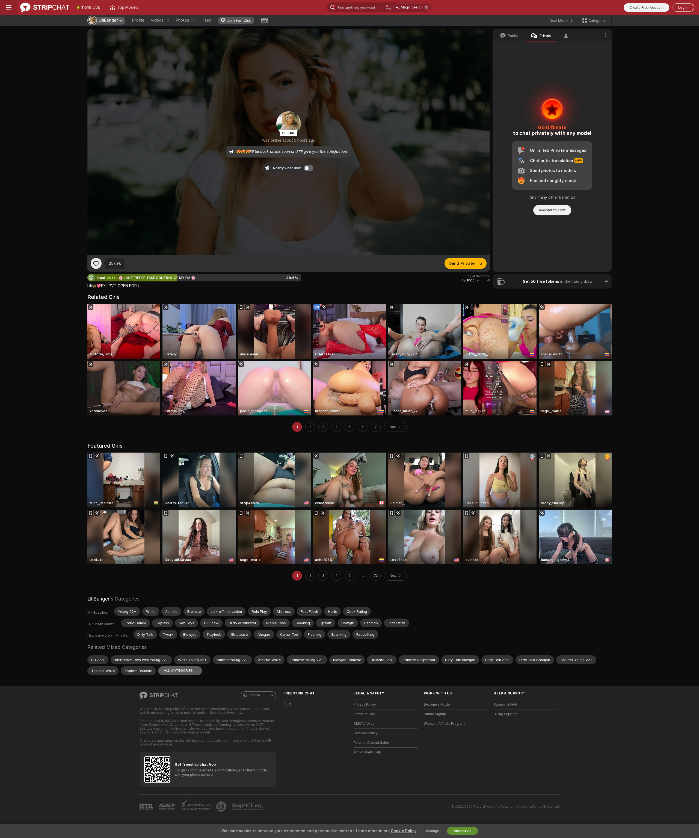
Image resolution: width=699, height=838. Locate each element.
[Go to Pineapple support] (221, 806)
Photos (186, 20)
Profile (138, 20)
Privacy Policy (365, 704)
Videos (160, 20)
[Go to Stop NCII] (248, 806)
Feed (206, 20)
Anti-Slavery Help (367, 752)
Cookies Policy (366, 733)
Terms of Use (364, 714)
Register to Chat (552, 210)
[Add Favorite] (96, 263)
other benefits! (561, 197)
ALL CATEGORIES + (180, 670)
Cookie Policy (403, 831)
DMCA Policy (364, 724)
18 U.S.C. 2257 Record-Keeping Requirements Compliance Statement (504, 807)
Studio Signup (435, 714)
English (254, 695)
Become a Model (437, 704)
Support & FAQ (505, 704)
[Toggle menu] (8, 7)
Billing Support (505, 714)
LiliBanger (98, 599)
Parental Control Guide (371, 743)
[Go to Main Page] (44, 7)
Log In (683, 7)
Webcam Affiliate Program (444, 724)
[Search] (388, 7)
